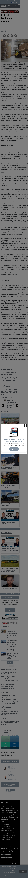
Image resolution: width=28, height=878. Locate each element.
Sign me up (14, 449)
